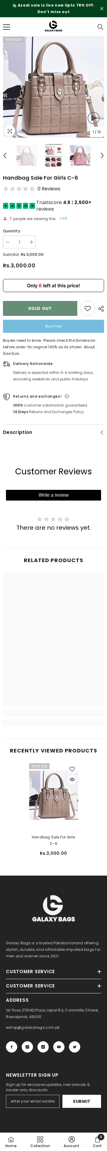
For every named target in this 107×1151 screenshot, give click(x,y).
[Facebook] (11, 1047)
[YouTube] (58, 1047)
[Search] (100, 27)
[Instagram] (27, 1047)
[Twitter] (74, 1047)
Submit (82, 1101)
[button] (4, 155)
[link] (53, 713)
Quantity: (12, 230)
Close (102, 9)
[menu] (6, 27)
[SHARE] (99, 309)
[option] (53, 8)
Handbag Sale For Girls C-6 (53, 840)
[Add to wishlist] (87, 308)
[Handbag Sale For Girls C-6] (53, 795)
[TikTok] (43, 1047)
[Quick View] (72, 779)
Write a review (54, 495)
